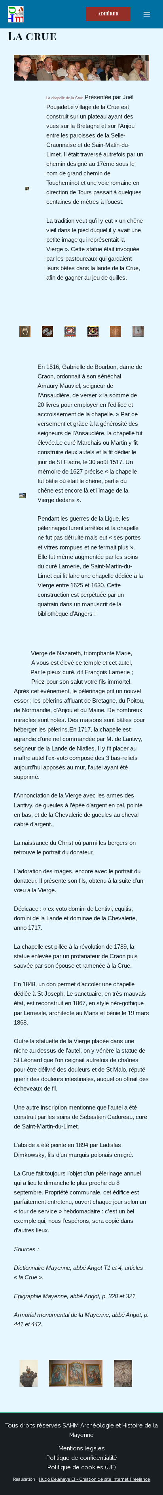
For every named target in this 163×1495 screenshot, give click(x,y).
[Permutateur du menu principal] (146, 14)
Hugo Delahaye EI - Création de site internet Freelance (94, 1479)
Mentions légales (82, 1448)
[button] (108, 14)
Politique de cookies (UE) (81, 1467)
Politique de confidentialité (81, 1457)
